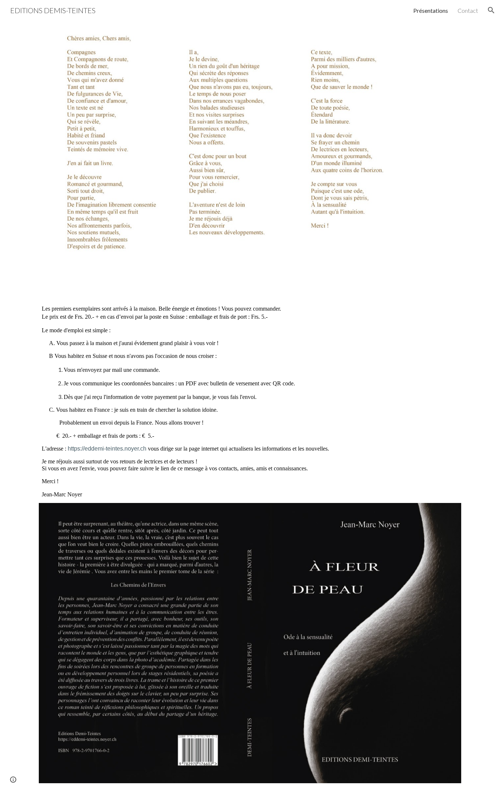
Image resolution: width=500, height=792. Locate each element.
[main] (250, 401)
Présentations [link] (430, 10)
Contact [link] (468, 10)
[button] (491, 10)
